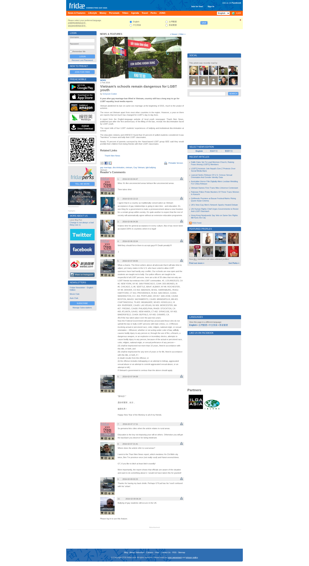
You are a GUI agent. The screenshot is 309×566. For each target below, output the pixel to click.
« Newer (173, 34)
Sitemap (181, 552)
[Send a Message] (105, 193)
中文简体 (213, 325)
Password (74, 44)
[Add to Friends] (109, 193)
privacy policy (192, 557)
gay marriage (106, 167)
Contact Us (166, 552)
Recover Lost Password (82, 60)
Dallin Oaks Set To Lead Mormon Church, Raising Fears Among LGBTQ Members (212, 163)
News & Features (111, 34)
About (131, 552)
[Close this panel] (240, 20)
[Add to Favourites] (113, 193)
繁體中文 (229, 151)
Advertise (140, 552)
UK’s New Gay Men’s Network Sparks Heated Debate (214, 205)
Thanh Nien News (112, 156)
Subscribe (82, 303)
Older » (182, 34)
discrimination (118, 167)
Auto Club (74, 298)
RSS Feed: (197, 223)
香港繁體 (223, 325)
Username (74, 37)
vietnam (129, 167)
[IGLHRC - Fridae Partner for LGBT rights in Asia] (212, 409)
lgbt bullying (151, 167)
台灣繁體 (202, 325)
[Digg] (102, 164)
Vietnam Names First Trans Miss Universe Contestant (214, 188)
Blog (126, 552)
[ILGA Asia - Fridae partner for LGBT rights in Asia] (196, 409)
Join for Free (82, 72)
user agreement (175, 557)
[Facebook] (106, 164)
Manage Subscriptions (82, 308)
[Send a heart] (102, 193)
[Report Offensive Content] (181, 179)
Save (204, 23)
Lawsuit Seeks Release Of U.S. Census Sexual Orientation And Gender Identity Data (211, 176)
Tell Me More (82, 184)
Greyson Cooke (110, 94)
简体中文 (214, 151)
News (103, 80)
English (193, 325)
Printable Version (175, 163)
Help (157, 552)
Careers (149, 552)
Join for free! (197, 6)
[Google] (110, 164)
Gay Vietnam (139, 167)
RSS (174, 552)
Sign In (211, 6)
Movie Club (74, 294)
